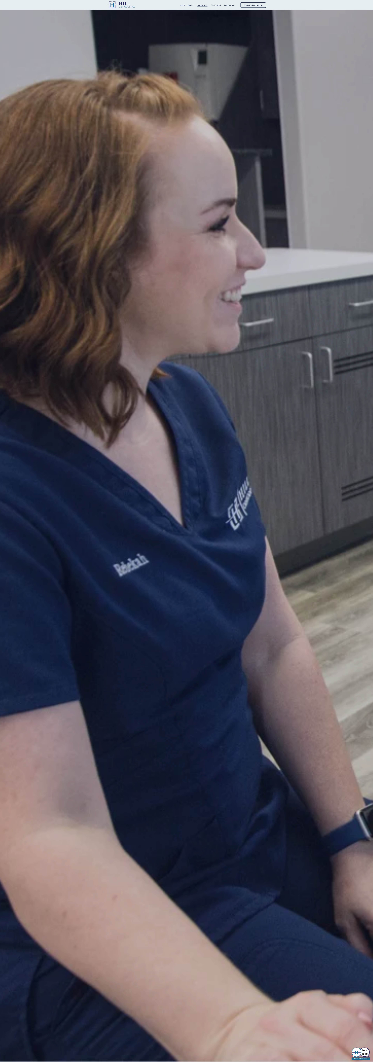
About (191, 5)
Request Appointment (253, 5)
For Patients (202, 5)
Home (182, 5)
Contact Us (229, 5)
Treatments (216, 5)
